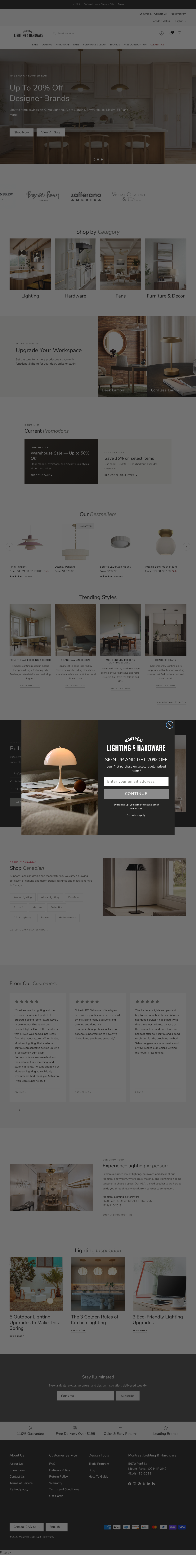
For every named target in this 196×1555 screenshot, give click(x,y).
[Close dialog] (169, 725)
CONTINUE (136, 793)
